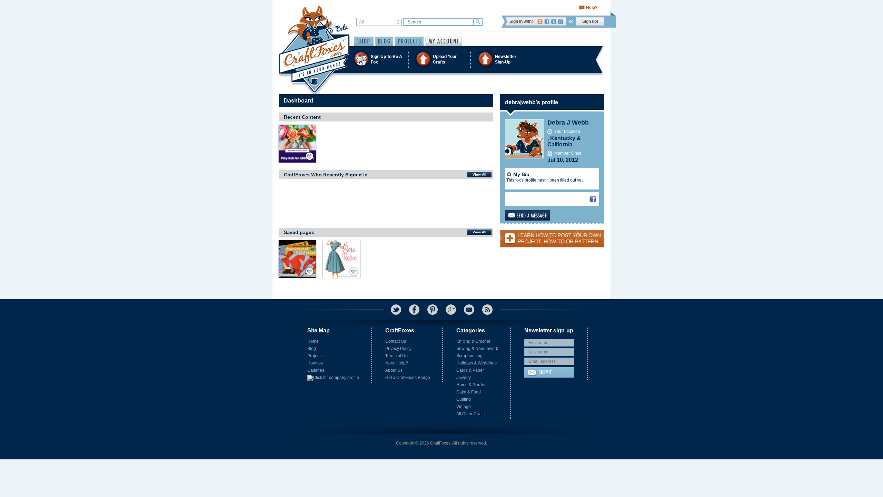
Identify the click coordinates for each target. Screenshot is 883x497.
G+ (451, 309)
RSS (487, 309)
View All (479, 174)
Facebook (546, 21)
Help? (591, 7)
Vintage (463, 406)
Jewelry (463, 377)
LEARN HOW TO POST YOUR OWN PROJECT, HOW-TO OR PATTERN (552, 235)
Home (313, 341)
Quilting (463, 399)
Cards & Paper (470, 370)
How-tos (315, 363)
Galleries (315, 370)
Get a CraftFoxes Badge (407, 377)
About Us (394, 370)
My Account (443, 41)
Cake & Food (468, 392)
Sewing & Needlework (477, 348)
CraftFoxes (540, 21)
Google (560, 21)
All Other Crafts (470, 413)
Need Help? (396, 363)
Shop (364, 41)
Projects (315, 355)
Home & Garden (471, 384)
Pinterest (432, 309)
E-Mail (469, 309)
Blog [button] (384, 41)
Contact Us (395, 341)
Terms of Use (397, 355)
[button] (441, 59)
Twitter (553, 21)
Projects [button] (409, 41)
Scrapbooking (469, 355)
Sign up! (590, 21)
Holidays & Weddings (476, 363)
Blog (311, 348)
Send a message (538, 215)
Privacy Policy (398, 348)
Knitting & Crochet (473, 341)
